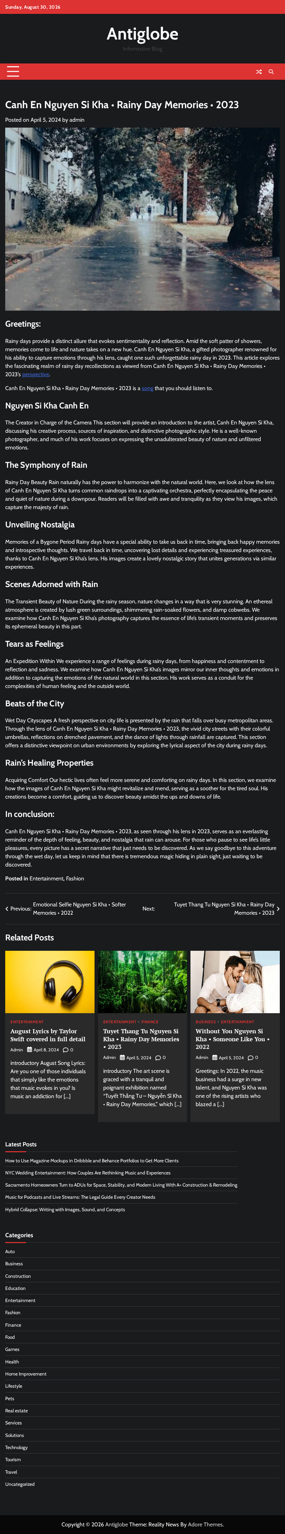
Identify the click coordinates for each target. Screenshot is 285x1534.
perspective (35, 374)
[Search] (271, 72)
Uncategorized (20, 1484)
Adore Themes (205, 1524)
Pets (9, 1398)
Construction (18, 1276)
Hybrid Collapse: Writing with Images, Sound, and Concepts (65, 1209)
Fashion (75, 878)
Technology (16, 1447)
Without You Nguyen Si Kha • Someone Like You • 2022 (233, 1039)
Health (12, 1361)
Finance (150, 1022)
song (147, 388)
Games (12, 1349)
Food (10, 1337)
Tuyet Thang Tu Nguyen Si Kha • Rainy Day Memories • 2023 (141, 1039)
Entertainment (46, 878)
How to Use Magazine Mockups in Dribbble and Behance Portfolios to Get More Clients (92, 1160)
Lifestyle (13, 1386)
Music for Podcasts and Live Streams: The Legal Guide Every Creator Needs (80, 1197)
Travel (11, 1472)
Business (206, 1022)
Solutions (14, 1435)
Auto (10, 1251)
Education (15, 1288)
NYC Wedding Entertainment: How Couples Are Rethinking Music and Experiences (88, 1172)
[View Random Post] (259, 72)
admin (77, 120)
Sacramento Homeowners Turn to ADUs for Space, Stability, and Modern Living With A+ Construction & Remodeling (121, 1185)
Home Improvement (26, 1374)
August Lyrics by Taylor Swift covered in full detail (48, 1035)
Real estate (16, 1410)
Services (13, 1422)
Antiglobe (142, 33)
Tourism (13, 1459)
